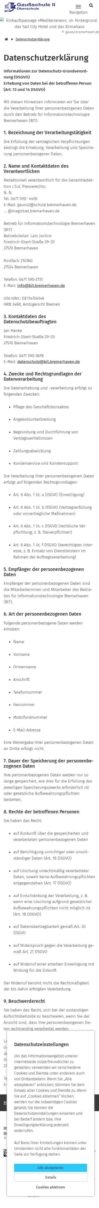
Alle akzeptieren (50, 1168)
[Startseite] (6, 39)
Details (50, 1177)
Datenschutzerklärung (33, 39)
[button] (91, 5)
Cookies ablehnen (50, 1187)
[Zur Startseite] (27, 6)
